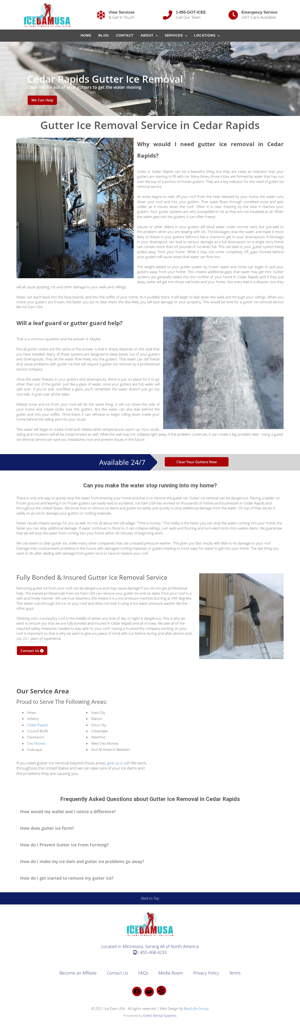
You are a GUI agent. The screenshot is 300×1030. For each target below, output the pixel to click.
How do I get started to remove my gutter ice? (66, 878)
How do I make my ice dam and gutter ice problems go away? (82, 861)
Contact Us (30, 650)
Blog (103, 35)
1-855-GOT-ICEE (191, 12)
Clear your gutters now (196, 461)
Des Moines (36, 743)
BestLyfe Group (196, 1008)
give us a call (118, 763)
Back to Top (150, 898)
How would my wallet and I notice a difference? (68, 811)
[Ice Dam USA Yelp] (161, 990)
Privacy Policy (206, 973)
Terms (234, 973)
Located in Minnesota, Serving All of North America (150, 946)
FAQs (143, 973)
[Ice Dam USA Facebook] (137, 991)
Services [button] (174, 35)
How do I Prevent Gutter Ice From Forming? (64, 845)
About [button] (148, 35)
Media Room (170, 973)
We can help (42, 100)
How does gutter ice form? (47, 828)
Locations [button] (205, 35)
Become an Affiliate (78, 973)
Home (86, 35)
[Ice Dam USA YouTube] (149, 991)
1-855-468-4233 (152, 952)
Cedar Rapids (37, 724)
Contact (125, 35)
